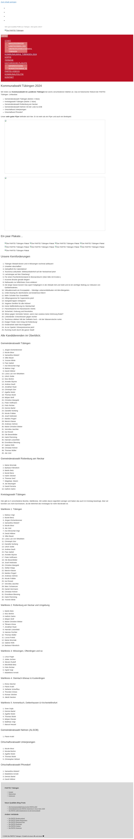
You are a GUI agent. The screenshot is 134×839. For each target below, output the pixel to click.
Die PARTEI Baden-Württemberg (18, 820)
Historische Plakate (16, 63)
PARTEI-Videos (12, 71)
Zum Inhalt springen (8, 2)
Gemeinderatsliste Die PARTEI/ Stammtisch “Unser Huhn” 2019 (27, 808)
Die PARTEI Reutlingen (15, 824)
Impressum (12, 796)
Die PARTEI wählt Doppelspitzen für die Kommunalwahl (24, 810)
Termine (9, 60)
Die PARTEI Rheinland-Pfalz (17, 822)
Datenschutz (12, 794)
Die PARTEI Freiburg (15, 826)
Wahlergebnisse (16, 43)
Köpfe (8, 57)
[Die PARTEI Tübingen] (14, 30)
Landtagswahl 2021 (17, 46)
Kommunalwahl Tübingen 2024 (21, 54)
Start (8, 41)
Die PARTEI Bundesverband (17, 818)
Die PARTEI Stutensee (15, 828)
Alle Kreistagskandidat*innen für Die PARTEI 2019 (23, 807)
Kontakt (9, 77)
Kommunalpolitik (14, 74)
